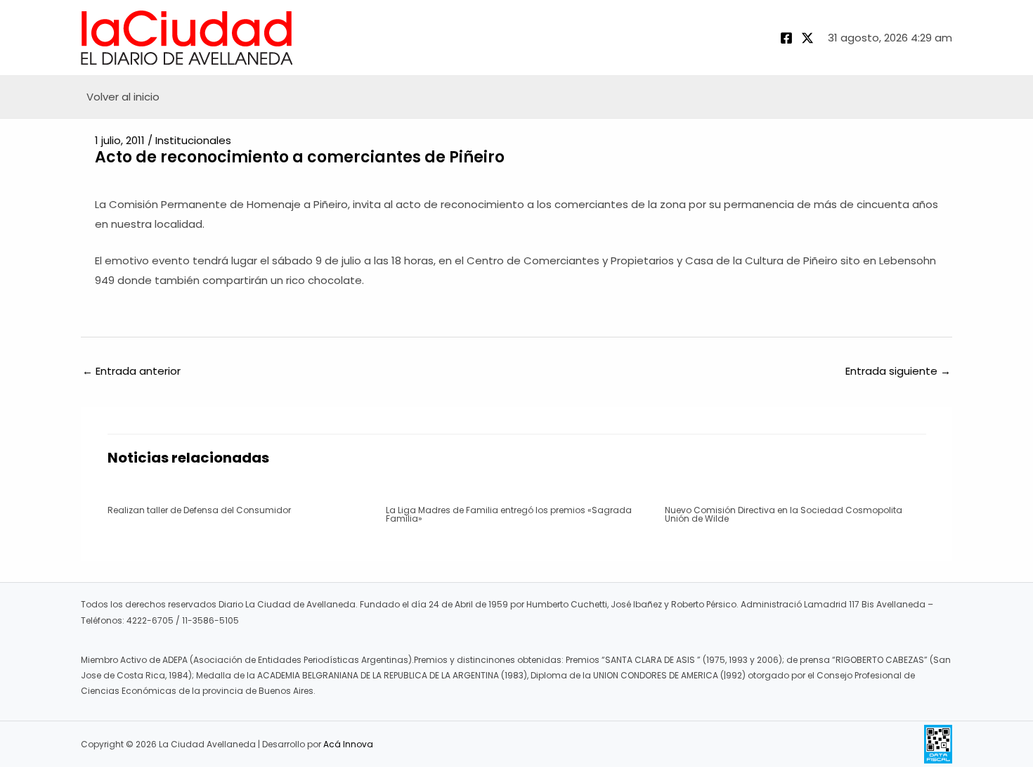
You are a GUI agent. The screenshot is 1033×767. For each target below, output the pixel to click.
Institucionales (193, 140)
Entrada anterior (131, 370)
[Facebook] (786, 38)
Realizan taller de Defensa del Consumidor (199, 510)
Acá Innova (348, 744)
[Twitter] (807, 38)
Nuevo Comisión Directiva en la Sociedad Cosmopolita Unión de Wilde (783, 514)
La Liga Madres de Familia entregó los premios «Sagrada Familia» (509, 514)
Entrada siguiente (898, 370)
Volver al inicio (123, 96)
